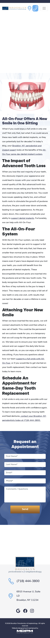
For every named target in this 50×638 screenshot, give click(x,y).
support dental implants (22, 218)
